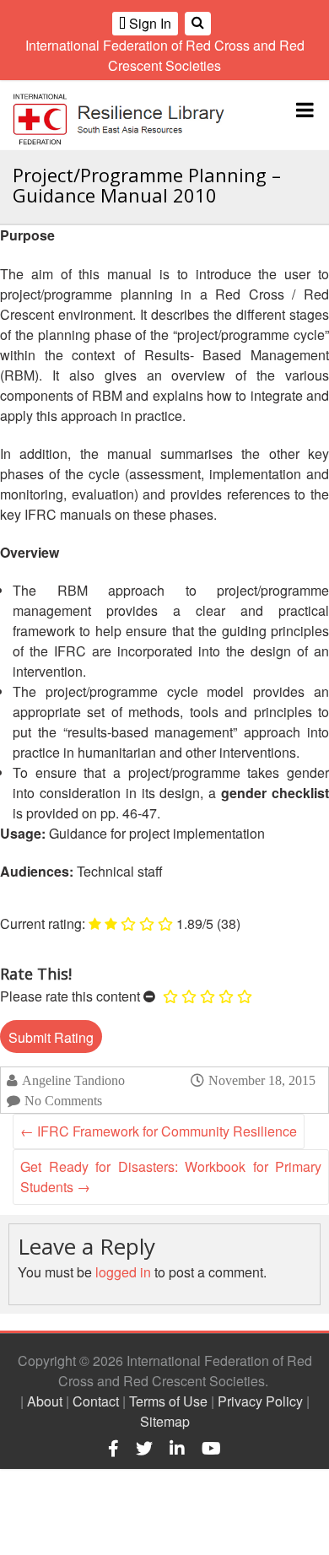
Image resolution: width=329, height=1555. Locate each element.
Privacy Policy (260, 1401)
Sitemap (165, 1421)
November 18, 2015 (262, 1080)
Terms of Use (168, 1401)
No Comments (63, 1100)
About (44, 1401)
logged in (123, 1272)
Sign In (148, 23)
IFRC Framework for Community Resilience (158, 1131)
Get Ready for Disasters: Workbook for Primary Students (170, 1176)
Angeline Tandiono (73, 1080)
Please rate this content (70, 996)
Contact (96, 1401)
